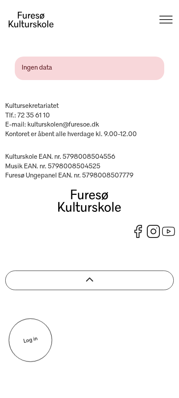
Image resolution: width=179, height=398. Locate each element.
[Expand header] (166, 19)
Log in (30, 340)
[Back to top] (89, 280)
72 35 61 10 (33, 115)
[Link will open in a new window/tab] (138, 231)
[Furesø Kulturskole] (31, 19)
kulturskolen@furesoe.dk (63, 124)
